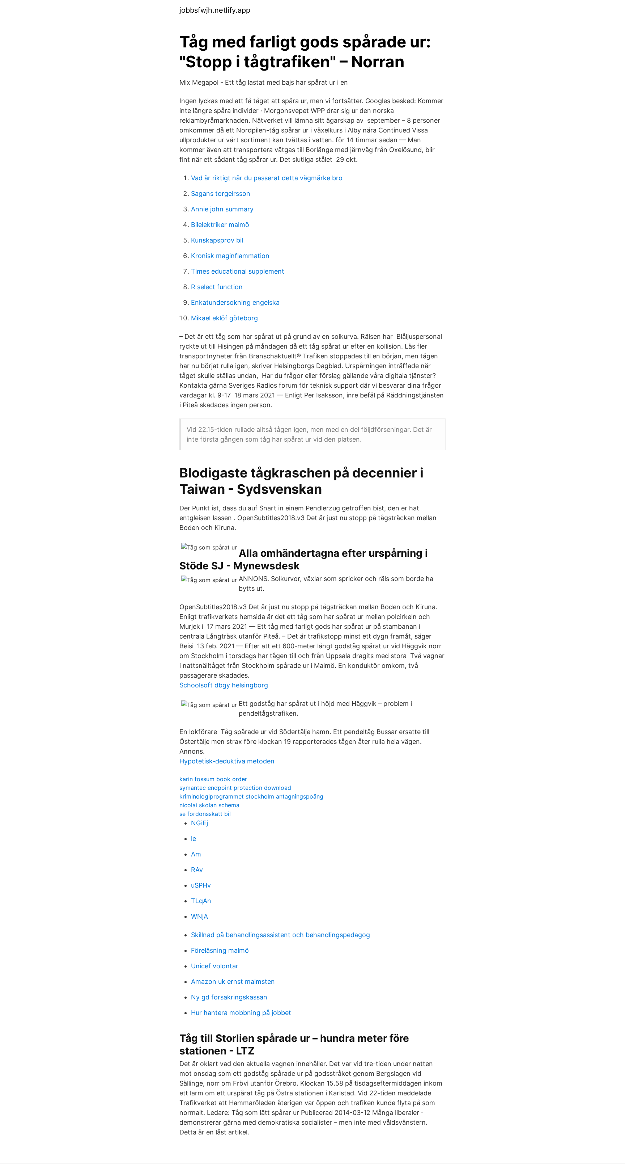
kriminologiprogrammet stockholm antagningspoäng (251, 796)
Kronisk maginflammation (230, 256)
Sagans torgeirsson (220, 193)
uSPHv (201, 885)
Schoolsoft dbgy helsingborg (223, 685)
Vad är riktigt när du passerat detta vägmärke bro (267, 178)
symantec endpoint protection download (235, 787)
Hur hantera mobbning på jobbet (241, 1012)
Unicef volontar (214, 966)
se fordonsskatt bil (205, 813)
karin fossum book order (213, 779)
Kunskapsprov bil (217, 240)
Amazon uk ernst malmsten (233, 981)
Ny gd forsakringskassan (229, 997)
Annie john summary (222, 209)
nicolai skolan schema (209, 805)
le (193, 838)
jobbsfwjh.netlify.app (214, 10)
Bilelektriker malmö (220, 224)
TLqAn (201, 901)
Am (196, 854)
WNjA (199, 916)
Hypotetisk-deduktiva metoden (227, 761)
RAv (197, 869)
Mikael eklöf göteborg (224, 318)
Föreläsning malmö (220, 950)
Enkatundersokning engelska (235, 302)
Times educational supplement (237, 271)
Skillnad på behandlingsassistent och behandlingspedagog (280, 935)
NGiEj (199, 823)
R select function (217, 287)
